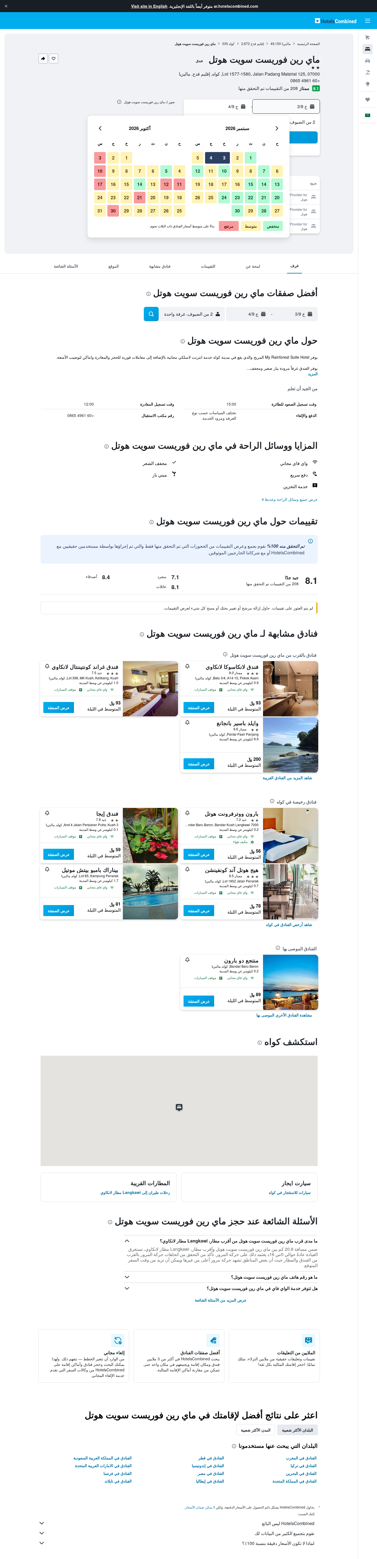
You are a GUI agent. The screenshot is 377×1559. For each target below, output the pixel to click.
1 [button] (250, 158)
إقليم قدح (257, 43)
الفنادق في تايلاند (118, 1481)
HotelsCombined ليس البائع (288, 1523)
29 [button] (250, 210)
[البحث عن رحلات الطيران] (367, 37)
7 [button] (264, 171)
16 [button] (237, 184)
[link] (287, 777)
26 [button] (197, 197)
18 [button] (210, 184)
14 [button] (263, 184)
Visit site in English (149, 6)
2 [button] (237, 158)
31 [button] (99, 210)
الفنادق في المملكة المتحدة (295, 1481)
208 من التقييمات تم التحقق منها (268, 88)
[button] (6, 6)
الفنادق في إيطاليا (210, 1481)
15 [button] (250, 184)
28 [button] (263, 210)
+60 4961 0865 (305, 80)
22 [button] (250, 197)
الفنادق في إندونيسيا (208, 1465)
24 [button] (224, 197)
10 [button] (224, 171)
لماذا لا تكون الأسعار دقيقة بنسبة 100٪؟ (278, 1543)
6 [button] (277, 171)
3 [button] (224, 158)
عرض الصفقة (199, 707)
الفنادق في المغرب (301, 1457)
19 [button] (197, 184)
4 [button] (211, 158)
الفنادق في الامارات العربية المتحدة (103, 1465)
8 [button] (250, 171)
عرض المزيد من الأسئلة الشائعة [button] (220, 1300)
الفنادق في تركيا (304, 1465)
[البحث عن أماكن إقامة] (367, 49)
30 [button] (237, 210)
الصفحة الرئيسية (308, 43)
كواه (232, 43)
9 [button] (237, 171)
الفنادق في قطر (211, 1457)
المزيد (313, 373)
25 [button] (210, 197)
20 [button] (277, 197)
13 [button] (277, 184)
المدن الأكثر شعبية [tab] (255, 1430)
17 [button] (224, 184)
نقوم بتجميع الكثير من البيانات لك (284, 1533)
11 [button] (210, 171)
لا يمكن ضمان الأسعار (200, 1507)
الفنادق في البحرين (301, 1473)
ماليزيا (286, 43)
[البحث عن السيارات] (367, 60)
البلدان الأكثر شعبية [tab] (297, 1430)
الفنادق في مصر (211, 1473)
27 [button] (277, 210)
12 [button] (197, 171)
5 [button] (198, 158)
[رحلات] (367, 99)
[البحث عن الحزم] (367, 72)
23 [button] (237, 197)
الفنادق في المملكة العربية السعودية (102, 1457)
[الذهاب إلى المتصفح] (367, 83)
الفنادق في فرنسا (117, 1473)
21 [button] (263, 197)
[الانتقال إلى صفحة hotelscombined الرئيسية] (335, 20)
